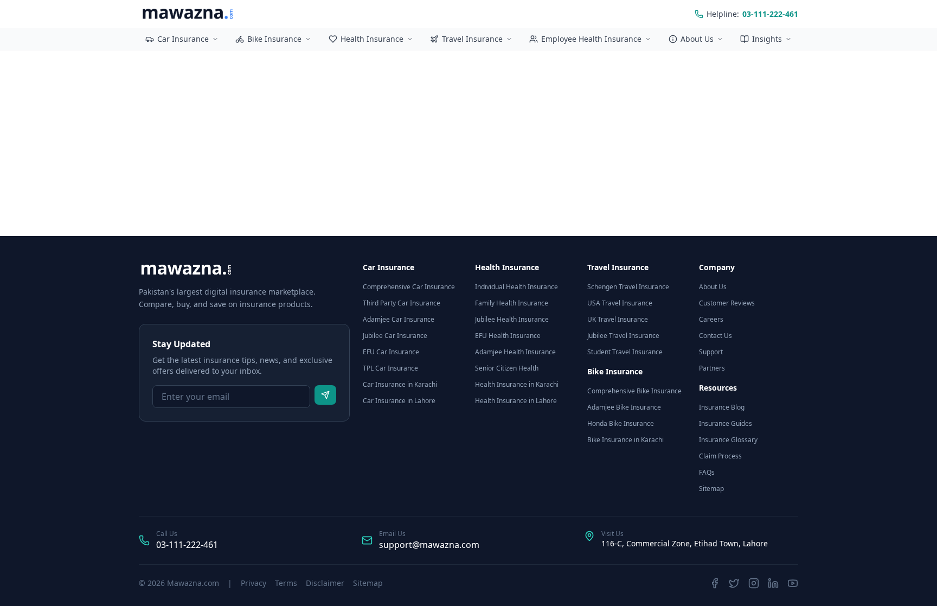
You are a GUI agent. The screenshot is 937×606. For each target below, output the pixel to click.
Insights (767, 39)
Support (711, 351)
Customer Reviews (727, 303)
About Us (697, 39)
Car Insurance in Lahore (399, 400)
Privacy (253, 583)
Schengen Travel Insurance (628, 286)
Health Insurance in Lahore (516, 400)
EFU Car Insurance (391, 351)
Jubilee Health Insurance (512, 319)
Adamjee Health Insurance (515, 351)
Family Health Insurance (511, 303)
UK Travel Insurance (617, 319)
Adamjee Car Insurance (398, 319)
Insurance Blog (722, 407)
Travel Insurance (472, 39)
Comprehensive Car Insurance (409, 286)
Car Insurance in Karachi (400, 384)
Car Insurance (183, 39)
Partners (712, 368)
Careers (711, 319)
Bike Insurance (274, 39)
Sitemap (711, 488)
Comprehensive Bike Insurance (634, 391)
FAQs (707, 472)
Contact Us (715, 335)
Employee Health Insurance (591, 39)
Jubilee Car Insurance (395, 335)
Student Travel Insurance (625, 351)
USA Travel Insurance (619, 303)
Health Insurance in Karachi (517, 384)
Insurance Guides (725, 423)
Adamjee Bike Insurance (624, 407)
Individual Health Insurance (516, 286)
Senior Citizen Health (506, 368)
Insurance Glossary (728, 439)
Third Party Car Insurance (401, 303)
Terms (286, 583)
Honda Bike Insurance (620, 423)
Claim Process (720, 456)
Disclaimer (325, 583)
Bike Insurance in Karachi (625, 439)
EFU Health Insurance (508, 335)
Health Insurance (372, 39)
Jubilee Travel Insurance (623, 335)
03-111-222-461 (187, 545)
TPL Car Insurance (390, 368)
